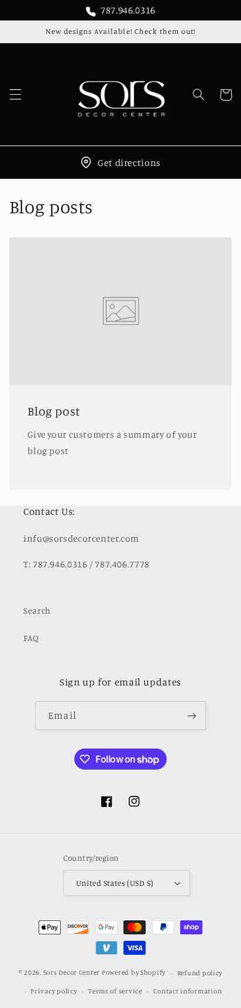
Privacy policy (53, 991)
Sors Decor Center (72, 973)
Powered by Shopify (134, 973)
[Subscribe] (191, 715)
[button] (15, 94)
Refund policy (200, 973)
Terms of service (115, 991)
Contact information (187, 991)
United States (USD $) (115, 883)
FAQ (31, 638)
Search (37, 610)
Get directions (129, 162)
